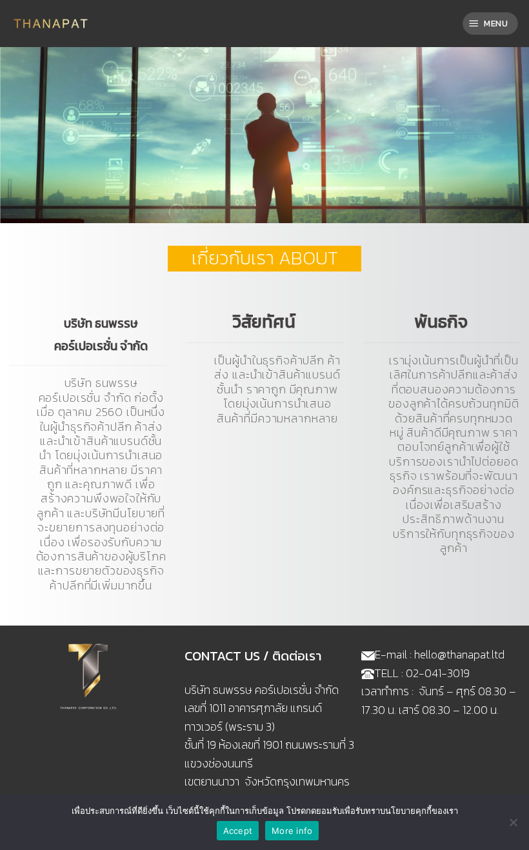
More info (292, 830)
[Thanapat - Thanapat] (52, 23)
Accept (238, 830)
